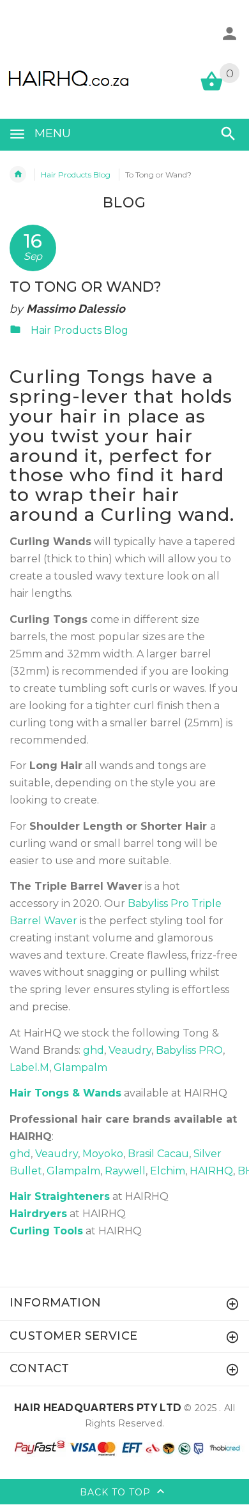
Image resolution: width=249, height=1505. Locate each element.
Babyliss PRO (189, 1050)
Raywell (125, 1171)
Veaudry (130, 1050)
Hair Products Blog (75, 174)
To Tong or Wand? (86, 287)
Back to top (117, 1491)
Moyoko (102, 1154)
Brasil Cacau (158, 1154)
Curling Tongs (77, 376)
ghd (93, 1050)
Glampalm (80, 1067)
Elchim (167, 1171)
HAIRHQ (211, 1171)
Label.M (29, 1067)
